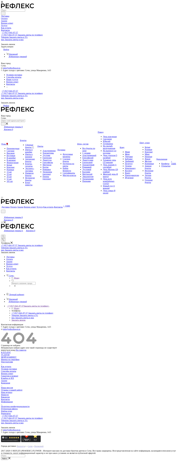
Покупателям (7, 362)
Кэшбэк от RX (7, 378)
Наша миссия (7, 388)
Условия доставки (9, 369)
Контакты (5, 399)
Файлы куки (6, 411)
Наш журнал (6, 392)
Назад (16, 278)
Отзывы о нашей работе (11, 390)
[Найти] (3, 13)
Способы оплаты (8, 371)
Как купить (6, 366)
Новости (5, 395)
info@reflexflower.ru (11, 68)
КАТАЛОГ (6, 352)
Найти (4, 459)
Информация (7, 402)
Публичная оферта (9, 409)
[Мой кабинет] (2, 215)
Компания (5, 383)
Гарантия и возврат (9, 376)
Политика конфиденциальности (15, 406)
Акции (4, 380)
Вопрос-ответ (7, 373)
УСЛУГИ (5, 355)
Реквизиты (6, 413)
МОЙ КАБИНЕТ (8, 357)
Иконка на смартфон (10, 359)
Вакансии (5, 397)
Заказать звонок (18, 320)
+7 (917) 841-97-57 (10, 32)
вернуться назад (8, 350)
